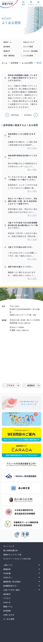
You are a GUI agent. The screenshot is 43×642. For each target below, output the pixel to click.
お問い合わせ (8, 615)
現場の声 (7, 51)
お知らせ (7, 602)
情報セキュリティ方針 (12, 554)
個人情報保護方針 (10, 550)
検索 (23, 4)
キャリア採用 (28, 46)
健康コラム (7, 606)
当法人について (29, 42)
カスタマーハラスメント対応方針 (17, 559)
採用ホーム (8, 42)
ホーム (4, 63)
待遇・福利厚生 (9, 55)
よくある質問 (28, 55)
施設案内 (7, 594)
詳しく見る (32, 148)
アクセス (31, 4)
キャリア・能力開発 (30, 51)
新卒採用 (7, 46)
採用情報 (14, 63)
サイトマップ (8, 546)
